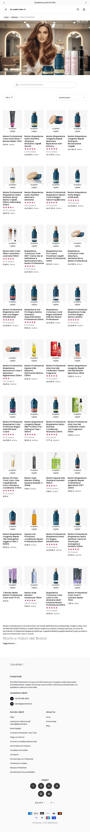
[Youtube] (49, 786)
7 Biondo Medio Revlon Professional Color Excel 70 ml (12, 595)
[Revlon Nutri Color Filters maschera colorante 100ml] (12, 234)
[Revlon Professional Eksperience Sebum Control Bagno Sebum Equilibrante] (56, 175)
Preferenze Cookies (18, 763)
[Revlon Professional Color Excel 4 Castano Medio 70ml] (77, 576)
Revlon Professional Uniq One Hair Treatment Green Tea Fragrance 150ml (77, 426)
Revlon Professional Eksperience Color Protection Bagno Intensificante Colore (12, 426)
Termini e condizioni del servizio (23, 741)
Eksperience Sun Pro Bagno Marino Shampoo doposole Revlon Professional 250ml (33, 314)
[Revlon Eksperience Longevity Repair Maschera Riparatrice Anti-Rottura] (56, 119)
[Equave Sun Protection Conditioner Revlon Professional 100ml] (34, 517)
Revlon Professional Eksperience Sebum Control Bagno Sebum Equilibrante (55, 196)
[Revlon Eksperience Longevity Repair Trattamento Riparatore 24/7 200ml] (77, 461)
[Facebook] (33, 786)
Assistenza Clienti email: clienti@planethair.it (20, 722)
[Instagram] (57, 786)
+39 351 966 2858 (21, 698)
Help (12, 717)
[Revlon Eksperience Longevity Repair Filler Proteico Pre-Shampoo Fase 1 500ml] (34, 405)
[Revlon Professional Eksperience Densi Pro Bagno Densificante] (56, 517)
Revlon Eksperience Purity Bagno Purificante (77, 195)
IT (51, 802)
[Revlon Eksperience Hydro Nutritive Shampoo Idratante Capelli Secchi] (34, 119)
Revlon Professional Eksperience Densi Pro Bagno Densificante (55, 538)
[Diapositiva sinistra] (4, 2)
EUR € (40, 802)
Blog (48, 726)
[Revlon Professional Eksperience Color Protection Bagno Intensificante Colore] (12, 405)
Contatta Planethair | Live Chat (23, 733)
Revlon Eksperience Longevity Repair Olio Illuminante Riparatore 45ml (77, 369)
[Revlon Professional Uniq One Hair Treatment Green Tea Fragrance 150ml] (77, 405)
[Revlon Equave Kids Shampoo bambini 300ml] (56, 461)
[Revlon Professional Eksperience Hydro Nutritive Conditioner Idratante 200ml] (56, 405)
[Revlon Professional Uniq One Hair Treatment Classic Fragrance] (56, 349)
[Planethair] (18, 9)
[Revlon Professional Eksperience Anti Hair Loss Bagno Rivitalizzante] (12, 292)
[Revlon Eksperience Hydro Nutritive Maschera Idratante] (34, 175)
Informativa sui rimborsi (20, 746)
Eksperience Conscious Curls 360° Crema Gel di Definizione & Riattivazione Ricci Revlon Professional (34, 257)
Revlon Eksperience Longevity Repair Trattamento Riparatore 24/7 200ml (77, 483)
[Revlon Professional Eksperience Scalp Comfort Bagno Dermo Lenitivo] (77, 292)
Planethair (38, 823)
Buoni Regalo (15, 728)
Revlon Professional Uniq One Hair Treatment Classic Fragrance (55, 369)
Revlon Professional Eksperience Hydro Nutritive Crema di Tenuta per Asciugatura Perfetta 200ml (77, 540)
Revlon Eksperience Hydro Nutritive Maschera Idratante (33, 196)
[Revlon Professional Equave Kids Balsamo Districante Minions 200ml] (34, 349)
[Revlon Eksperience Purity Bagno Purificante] (77, 175)
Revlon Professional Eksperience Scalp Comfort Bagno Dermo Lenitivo (77, 313)
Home (6, 17)
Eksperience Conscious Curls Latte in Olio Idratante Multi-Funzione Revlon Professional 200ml (55, 598)
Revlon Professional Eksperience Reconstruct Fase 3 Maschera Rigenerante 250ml (12, 370)
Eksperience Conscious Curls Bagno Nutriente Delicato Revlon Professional (54, 314)
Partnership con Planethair (21, 759)
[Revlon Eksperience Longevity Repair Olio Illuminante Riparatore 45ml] (77, 349)
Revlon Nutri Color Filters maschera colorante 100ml (11, 253)
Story (48, 717)
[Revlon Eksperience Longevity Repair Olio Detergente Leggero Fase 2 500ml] (12, 517)
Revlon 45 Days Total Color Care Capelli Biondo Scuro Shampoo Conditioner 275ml (12, 483)
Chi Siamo (14, 754)
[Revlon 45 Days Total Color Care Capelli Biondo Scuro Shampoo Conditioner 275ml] (12, 461)
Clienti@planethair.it (23, 704)
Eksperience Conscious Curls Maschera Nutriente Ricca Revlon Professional (77, 256)
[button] (78, 9)
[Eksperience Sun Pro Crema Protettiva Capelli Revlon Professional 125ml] (56, 234)
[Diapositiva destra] (86, 2)
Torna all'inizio (16, 664)
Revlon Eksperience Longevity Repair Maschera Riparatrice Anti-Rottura (55, 141)
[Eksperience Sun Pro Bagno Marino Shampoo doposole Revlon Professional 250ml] (34, 292)
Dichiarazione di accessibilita (22, 772)
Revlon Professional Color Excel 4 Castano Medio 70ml (77, 596)
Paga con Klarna (17, 737)
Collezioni (14, 17)
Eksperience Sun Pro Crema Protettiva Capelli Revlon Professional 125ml (55, 256)
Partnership (51, 721)
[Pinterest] (49, 794)
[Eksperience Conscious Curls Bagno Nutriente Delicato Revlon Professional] (56, 292)
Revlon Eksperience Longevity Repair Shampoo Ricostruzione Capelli (77, 141)
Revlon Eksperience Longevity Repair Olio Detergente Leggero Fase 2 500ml (12, 539)
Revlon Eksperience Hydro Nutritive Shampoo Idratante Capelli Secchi (33, 141)
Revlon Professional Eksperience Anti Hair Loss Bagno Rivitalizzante (12, 313)
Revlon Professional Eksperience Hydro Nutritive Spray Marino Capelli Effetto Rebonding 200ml (12, 198)
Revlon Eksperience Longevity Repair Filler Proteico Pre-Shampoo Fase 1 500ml (33, 426)
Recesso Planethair (18, 767)
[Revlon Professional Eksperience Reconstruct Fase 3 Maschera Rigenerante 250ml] (12, 349)
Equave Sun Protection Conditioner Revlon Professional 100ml (33, 538)
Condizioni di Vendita (19, 750)
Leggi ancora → (10, 643)
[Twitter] (41, 786)
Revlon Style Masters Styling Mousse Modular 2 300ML (33, 482)
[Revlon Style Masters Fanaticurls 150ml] (34, 576)
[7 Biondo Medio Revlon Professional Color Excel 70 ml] (12, 576)
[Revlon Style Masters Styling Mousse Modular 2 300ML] (34, 461)
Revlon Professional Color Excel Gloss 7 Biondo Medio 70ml (12, 139)
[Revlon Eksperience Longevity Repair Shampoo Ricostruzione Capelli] (77, 119)
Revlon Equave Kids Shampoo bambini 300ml (55, 480)
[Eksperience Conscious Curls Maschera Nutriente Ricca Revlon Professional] (77, 234)
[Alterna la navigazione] (6, 9)
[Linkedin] (41, 794)
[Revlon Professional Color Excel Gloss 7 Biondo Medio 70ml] (12, 119)
